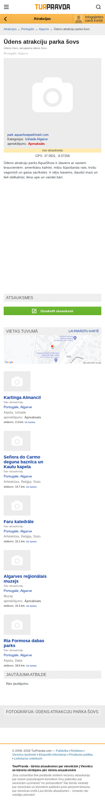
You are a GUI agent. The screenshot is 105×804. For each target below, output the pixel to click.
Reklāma (77, 750)
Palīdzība (62, 750)
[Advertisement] (52, 236)
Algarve (26, 407)
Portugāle (11, 407)
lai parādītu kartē (84, 331)
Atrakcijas (42, 19)
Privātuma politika (81, 754)
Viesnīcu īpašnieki (24, 754)
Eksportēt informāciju (53, 754)
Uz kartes (30, 422)
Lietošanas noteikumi (28, 758)
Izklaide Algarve (36, 139)
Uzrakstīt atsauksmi (56, 311)
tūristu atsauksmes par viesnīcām (54, 766)
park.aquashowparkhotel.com (28, 135)
